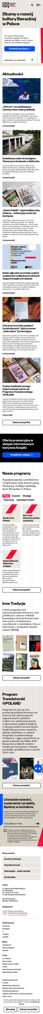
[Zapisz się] (36, 823)
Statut (4, 967)
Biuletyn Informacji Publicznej (13, 988)
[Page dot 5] (23, 60)
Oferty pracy (7, 996)
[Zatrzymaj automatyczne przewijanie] (32, 59)
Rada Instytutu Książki (10, 964)
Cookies (5, 983)
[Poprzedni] (35, 768)
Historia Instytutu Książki (11, 969)
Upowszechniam (25, 499)
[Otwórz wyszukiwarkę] (32, 5)
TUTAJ (15, 629)
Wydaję (27, 495)
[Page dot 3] (15, 60)
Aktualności (6, 945)
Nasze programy (8, 948)
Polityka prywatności (10, 980)
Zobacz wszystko (21, 677)
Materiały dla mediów (10, 972)
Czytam (16, 495)
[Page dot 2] (10, 60)
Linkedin (5, 937)
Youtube (5, 934)
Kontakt (5, 950)
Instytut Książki (9, 5)
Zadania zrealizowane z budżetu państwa (17, 994)
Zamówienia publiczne (10, 991)
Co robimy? (6, 958)
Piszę (6, 495)
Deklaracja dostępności (11, 985)
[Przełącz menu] (38, 5)
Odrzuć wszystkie (28, 1009)
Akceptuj (10, 1009)
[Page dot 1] (6, 60)
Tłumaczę (8, 499)
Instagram (6, 929)
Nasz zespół (6, 961)
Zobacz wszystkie (21, 422)
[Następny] (40, 768)
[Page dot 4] (19, 60)
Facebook (6, 926)
